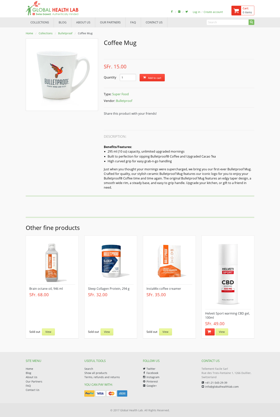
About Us (31, 377)
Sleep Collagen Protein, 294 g (109, 289)
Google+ (151, 385)
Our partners (110, 22)
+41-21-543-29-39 (216, 382)
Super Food (120, 94)
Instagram (152, 377)
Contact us (154, 22)
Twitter (150, 369)
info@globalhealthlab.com (222, 386)
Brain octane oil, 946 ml (46, 289)
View (48, 332)
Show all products (95, 373)
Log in (196, 12)
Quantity (110, 77)
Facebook (152, 373)
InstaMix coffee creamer (163, 289)
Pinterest (152, 381)
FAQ (133, 22)
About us (83, 22)
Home (29, 33)
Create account (213, 12)
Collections (39, 22)
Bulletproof (65, 33)
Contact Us (32, 390)
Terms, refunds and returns (102, 377)
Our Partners (34, 381)
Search (88, 369)
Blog (62, 22)
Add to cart (154, 77)
